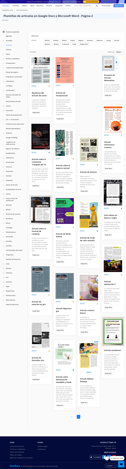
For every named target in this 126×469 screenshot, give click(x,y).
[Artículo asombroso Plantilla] (113, 331)
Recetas (8, 268)
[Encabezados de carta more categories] (3, 189)
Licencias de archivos (17, 446)
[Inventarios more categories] (3, 157)
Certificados (10, 90)
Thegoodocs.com (7, 10)
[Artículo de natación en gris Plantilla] (41, 281)
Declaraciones (10, 295)
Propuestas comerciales (14, 77)
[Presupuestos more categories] (3, 63)
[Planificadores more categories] (3, 232)
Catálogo (9, 86)
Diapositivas (10, 291)
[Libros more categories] (3, 54)
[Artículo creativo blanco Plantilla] (89, 289)
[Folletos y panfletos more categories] (3, 58)
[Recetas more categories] (3, 268)
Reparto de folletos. (13, 149)
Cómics (8, 106)
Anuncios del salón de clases (13, 96)
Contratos (9, 110)
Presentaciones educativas (15, 124)
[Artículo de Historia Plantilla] (89, 152)
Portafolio (9, 237)
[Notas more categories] (3, 223)
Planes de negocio (12, 72)
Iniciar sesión (106, 6)
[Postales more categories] (3, 241)
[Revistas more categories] (3, 176)
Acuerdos (9, 40)
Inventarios (10, 158)
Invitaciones (10, 162)
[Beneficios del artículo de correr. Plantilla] (41, 72)
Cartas (8, 194)
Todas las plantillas (12, 32)
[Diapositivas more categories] (3, 291)
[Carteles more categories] (3, 245)
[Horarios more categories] (3, 282)
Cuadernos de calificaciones (10, 143)
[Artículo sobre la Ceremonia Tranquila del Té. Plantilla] (41, 138)
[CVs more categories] (3, 277)
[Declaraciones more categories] (3, 295)
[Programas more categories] (3, 255)
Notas (8, 223)
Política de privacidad (17, 452)
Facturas (9, 167)
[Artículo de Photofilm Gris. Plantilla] (41, 337)
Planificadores (11, 232)
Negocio (24, 6)
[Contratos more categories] (3, 110)
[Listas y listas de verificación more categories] (3, 198)
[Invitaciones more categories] (3, 162)
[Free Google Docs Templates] (6, 5)
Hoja (7, 286)
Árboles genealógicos (13, 128)
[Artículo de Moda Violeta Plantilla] (65, 213)
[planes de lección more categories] (3, 185)
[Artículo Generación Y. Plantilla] (113, 260)
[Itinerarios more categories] (3, 171)
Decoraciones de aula (13, 101)
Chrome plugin (42, 446)
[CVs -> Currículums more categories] (3, 119)
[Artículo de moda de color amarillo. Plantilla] (89, 217)
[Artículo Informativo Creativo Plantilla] (113, 121)
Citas (7, 264)
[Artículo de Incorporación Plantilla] (65, 72)
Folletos (8, 50)
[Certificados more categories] (3, 90)
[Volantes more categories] (3, 133)
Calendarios (10, 81)
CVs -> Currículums (12, 119)
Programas (9, 255)
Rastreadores (10, 300)
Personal (49, 6)
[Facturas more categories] (3, 167)
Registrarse (118, 6)
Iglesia (32, 6)
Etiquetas (9, 180)
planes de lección (12, 185)
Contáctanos (42, 449)
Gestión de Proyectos (13, 259)
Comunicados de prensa (14, 250)
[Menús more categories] (3, 209)
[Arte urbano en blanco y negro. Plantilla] (113, 194)
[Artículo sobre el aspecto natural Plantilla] (65, 144)
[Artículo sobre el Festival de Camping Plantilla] (41, 209)
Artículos (9, 45)
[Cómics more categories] (3, 106)
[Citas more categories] (3, 264)
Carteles (9, 246)
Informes (9, 273)
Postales (9, 241)
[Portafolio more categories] (3, 236)
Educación (39, 6)
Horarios (9, 282)
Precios (68, 6)
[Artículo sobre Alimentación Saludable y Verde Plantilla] (65, 356)
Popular (118, 52)
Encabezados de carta (13, 189)
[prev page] (72, 417)
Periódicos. (9, 219)
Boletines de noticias (13, 214)
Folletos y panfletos (12, 59)
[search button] (97, 6)
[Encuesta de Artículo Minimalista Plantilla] (113, 63)
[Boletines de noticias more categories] (3, 214)
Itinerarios (9, 171)
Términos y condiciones (17, 449)
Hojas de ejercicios (12, 304)
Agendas (9, 36)
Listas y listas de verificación (11, 199)
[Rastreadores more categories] (3, 300)
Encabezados (10, 153)
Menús (8, 209)
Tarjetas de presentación (14, 68)
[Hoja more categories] (3, 286)
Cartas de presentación (14, 115)
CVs (7, 277)
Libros (8, 54)
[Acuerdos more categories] (3, 40)
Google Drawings (12, 138)
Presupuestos (10, 63)
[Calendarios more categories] (3, 81)
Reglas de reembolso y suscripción (21, 458)
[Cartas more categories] (3, 194)
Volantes (9, 133)
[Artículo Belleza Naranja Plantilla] (89, 358)
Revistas (9, 176)
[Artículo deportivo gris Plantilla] (65, 287)
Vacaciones (59, 6)
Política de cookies (16, 455)
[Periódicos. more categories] (3, 218)
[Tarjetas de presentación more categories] (3, 67)
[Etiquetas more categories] (3, 180)
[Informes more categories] (3, 273)
